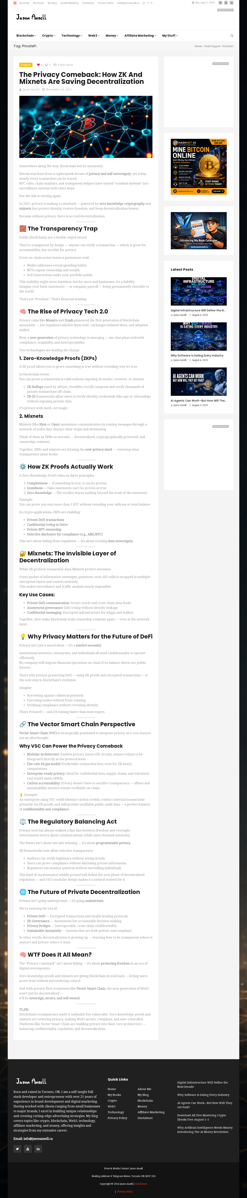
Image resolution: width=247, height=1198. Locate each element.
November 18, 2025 (59, 89)
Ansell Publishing (69, 3)
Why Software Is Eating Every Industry (197, 355)
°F (151, 3)
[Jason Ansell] (32, 17)
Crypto (26, 65)
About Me (24, 3)
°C (147, 3)
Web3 (111, 1106)
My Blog (52, 3)
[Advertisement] (163, 17)
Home (198, 46)
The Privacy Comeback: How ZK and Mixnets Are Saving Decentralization (81, 78)
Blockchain (145, 1100)
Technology (116, 1112)
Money (142, 1106)
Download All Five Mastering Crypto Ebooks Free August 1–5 (201, 1117)
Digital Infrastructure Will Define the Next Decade (205, 310)
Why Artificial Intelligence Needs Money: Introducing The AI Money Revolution (205, 1129)
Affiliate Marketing (151, 1112)
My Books (38, 3)
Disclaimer (88, 3)
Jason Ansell (31, 89)
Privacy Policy (106, 3)
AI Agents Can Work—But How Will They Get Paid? (205, 401)
